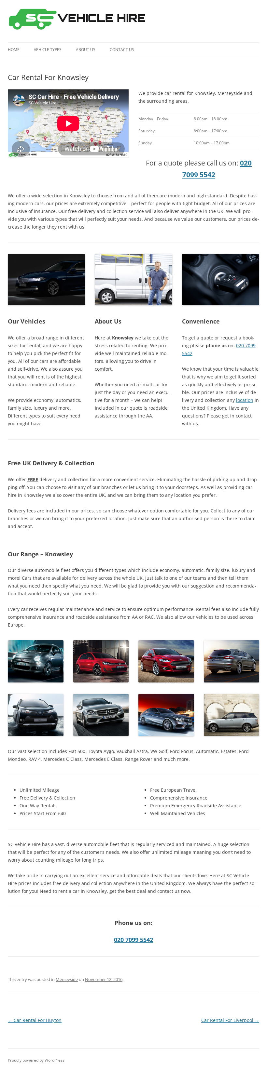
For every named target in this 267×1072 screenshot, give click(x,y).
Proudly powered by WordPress (36, 1060)
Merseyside (67, 979)
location (244, 400)
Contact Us (122, 49)
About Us (85, 49)
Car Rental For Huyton (35, 1020)
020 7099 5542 (133, 940)
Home (14, 49)
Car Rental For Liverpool (230, 1020)
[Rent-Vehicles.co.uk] (79, 21)
